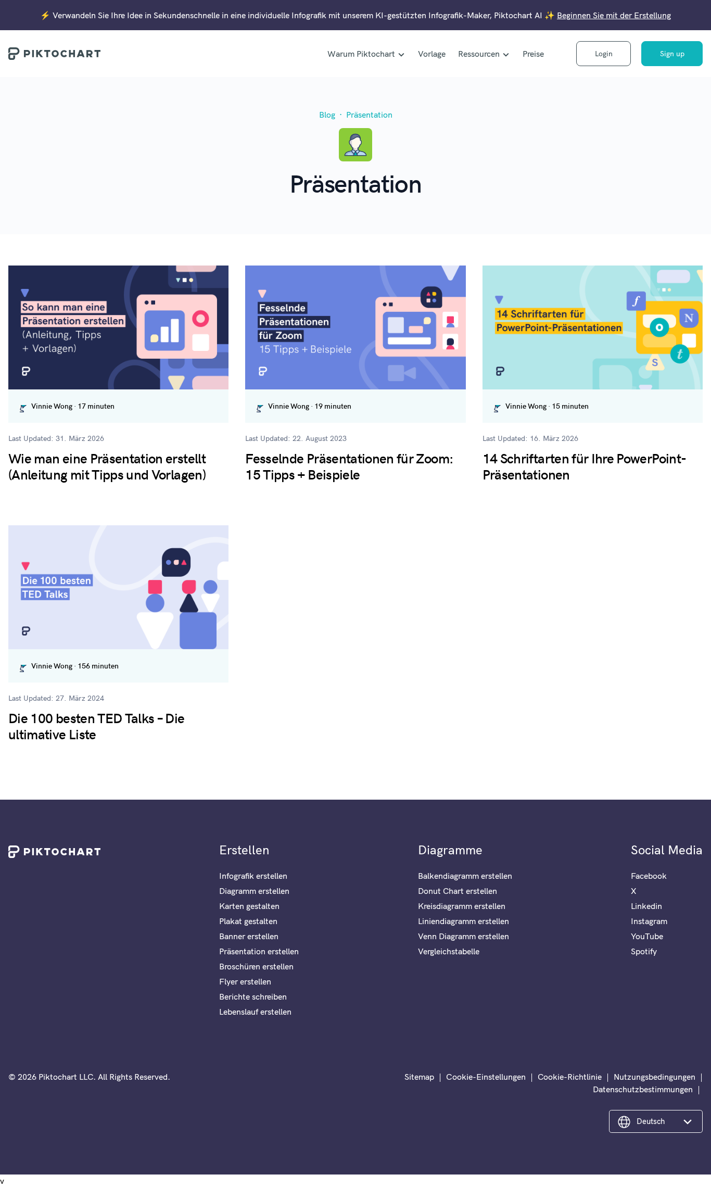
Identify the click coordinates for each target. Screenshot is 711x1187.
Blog (327, 114)
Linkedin (646, 906)
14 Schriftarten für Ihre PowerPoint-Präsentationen (585, 465)
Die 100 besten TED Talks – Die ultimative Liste (96, 725)
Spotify (644, 951)
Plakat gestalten (248, 921)
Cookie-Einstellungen (486, 1076)
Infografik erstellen (253, 875)
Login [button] (604, 53)
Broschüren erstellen (256, 966)
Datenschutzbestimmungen (643, 1089)
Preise (533, 53)
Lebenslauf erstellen (255, 1011)
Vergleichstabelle (448, 951)
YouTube (647, 936)
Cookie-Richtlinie (570, 1076)
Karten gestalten (249, 906)
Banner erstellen (248, 936)
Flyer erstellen (245, 981)
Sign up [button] (672, 53)
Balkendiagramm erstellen (465, 875)
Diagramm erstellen (254, 891)
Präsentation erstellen (259, 951)
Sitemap (419, 1076)
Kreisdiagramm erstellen (461, 906)
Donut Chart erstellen (457, 891)
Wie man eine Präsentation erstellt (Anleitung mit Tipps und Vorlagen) (107, 465)
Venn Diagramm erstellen (463, 936)
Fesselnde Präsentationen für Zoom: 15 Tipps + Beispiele (349, 465)
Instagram (649, 921)
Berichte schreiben (253, 996)
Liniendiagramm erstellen (463, 921)
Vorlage (432, 53)
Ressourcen (479, 53)
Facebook (649, 875)
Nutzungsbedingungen (654, 1076)
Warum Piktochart (361, 53)
